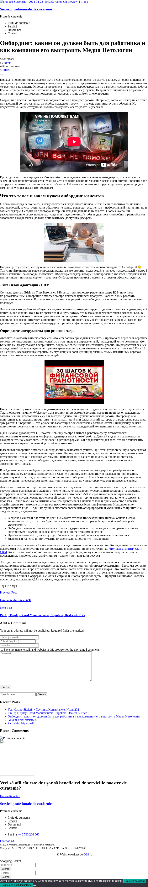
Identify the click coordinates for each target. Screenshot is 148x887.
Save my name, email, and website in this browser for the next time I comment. (52, 649)
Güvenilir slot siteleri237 (23, 720)
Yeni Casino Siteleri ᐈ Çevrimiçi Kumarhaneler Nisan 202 (43, 709)
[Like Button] (1, 74)
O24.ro (87, 854)
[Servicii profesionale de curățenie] (44, 1)
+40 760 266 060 (28, 834)
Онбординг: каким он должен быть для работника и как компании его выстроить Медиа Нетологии (74, 716)
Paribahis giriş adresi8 (21, 723)
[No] (34, 885)
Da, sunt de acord (135, 881)
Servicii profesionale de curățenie (26, 9)
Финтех (5, 69)
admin (7, 62)
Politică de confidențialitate (17, 885)
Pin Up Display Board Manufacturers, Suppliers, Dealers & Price (47, 713)
